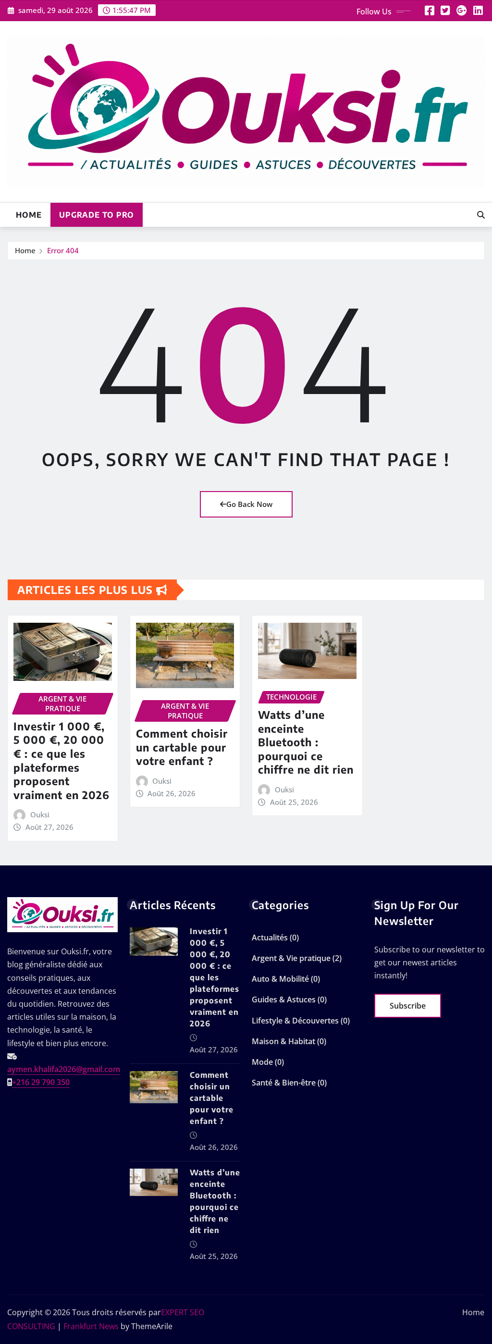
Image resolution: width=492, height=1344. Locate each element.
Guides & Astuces (284, 999)
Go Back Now (249, 504)
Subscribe (408, 1005)
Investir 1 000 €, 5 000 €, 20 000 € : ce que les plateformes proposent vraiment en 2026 (61, 760)
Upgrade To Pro (96, 215)
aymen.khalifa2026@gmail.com (63, 1069)
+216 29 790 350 (41, 1082)
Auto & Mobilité (280, 979)
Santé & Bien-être (284, 1082)
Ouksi (39, 814)
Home (29, 215)
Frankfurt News (91, 1326)
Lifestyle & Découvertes (295, 1020)
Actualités (270, 937)
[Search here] (481, 215)
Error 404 (63, 250)
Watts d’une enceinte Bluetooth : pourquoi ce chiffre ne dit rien (306, 742)
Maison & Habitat (283, 1041)
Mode (262, 1062)
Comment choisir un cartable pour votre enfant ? (182, 747)
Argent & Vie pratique (291, 958)
